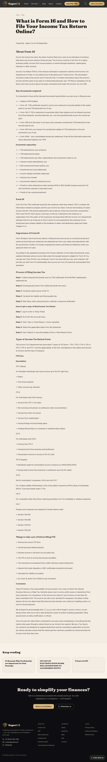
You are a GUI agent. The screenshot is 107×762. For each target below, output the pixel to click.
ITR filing (46, 610)
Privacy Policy (89, 727)
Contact (59, 4)
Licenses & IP (42, 738)
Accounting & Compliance (46, 745)
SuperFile (71, 4)
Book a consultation (43, 706)
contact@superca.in (11, 742)
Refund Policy (89, 735)
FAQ (62, 738)
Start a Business (43, 735)
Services (34, 4)
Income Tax (41, 727)
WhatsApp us (66, 706)
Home (26, 4)
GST (39, 731)
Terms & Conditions (91, 731)
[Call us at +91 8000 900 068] (86, 4)
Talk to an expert (97, 4)
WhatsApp (8, 745)
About (51, 4)
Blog (44, 4)
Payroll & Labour (43, 742)
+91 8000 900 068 (12, 739)
